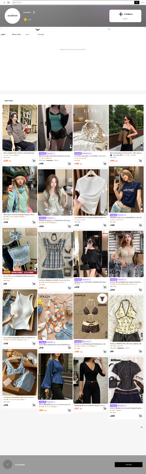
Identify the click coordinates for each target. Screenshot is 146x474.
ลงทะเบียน (129, 464)
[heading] (64, 12)
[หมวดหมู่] (8, 2)
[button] (4, 2)
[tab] (37, 29)
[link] (12, 16)
